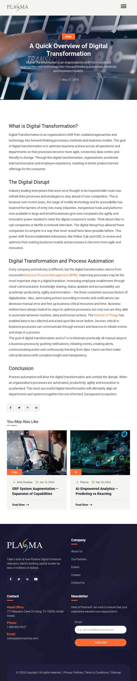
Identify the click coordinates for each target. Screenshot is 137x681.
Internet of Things (106, 315)
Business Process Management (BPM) (51, 275)
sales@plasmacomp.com (22, 638)
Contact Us (78, 582)
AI (76, 472)
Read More (18, 504)
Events (75, 567)
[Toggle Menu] (123, 8)
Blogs (68, 36)
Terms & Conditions (97, 672)
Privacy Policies (73, 672)
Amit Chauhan (24, 482)
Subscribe (100, 642)
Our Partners (79, 559)
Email (78, 622)
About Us (76, 551)
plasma (84, 482)
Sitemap (116, 672)
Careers (75, 575)
